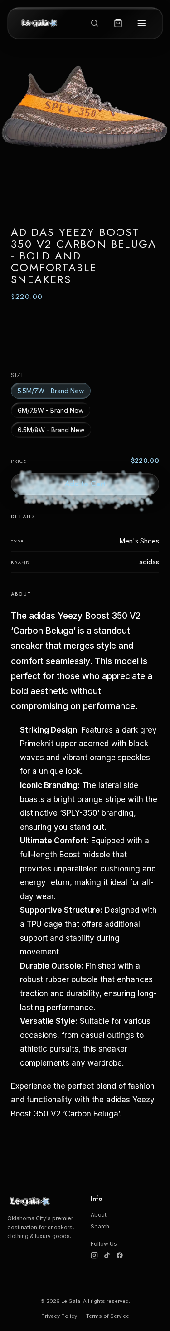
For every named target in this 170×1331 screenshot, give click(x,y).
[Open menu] (141, 23)
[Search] (94, 23)
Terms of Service (107, 1316)
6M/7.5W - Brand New (50, 410)
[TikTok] (107, 1255)
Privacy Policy (59, 1316)
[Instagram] (94, 1255)
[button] (85, 132)
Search (100, 1226)
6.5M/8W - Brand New (51, 430)
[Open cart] (118, 23)
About (99, 1214)
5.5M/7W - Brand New (51, 391)
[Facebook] (119, 1255)
